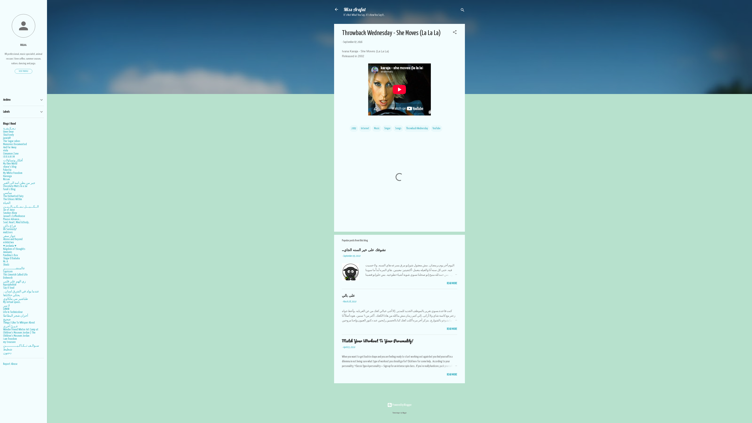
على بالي (348, 295)
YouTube (436, 128)
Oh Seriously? (10, 229)
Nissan (6, 179)
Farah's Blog (9, 189)
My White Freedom (12, 173)
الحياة (6, 203)
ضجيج (7, 319)
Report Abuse (10, 363)
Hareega (7, 176)
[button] (454, 33)
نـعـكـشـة (9, 128)
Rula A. (23, 45)
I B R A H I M (9, 156)
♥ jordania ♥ (9, 245)
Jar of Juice (9, 209)
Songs (398, 128)
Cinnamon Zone (11, 153)
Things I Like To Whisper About (19, 322)
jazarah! (7, 137)
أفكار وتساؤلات (13, 160)
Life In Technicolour (13, 312)
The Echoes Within (12, 199)
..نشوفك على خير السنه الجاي (364, 250)
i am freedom (10, 338)
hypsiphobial (9, 284)
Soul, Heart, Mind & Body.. (16, 222)
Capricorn (8, 271)
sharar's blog (9, 166)
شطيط (7, 349)
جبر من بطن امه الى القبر (19, 183)
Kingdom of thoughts (14, 249)
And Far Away (9, 147)
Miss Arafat (354, 9)
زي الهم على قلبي (14, 281)
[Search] (462, 11)
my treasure (9, 342)
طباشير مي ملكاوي (15, 298)
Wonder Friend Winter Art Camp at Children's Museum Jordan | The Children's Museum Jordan (20, 332)
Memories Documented (15, 144)
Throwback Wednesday (417, 128)
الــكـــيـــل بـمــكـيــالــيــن (21, 206)
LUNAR (6, 308)
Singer (387, 128)
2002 (354, 128)
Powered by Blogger (402, 405)
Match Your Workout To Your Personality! (377, 341)
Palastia (7, 169)
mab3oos (8, 232)
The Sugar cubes (11, 141)
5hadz (6, 264)
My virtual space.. (12, 302)
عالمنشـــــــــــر (14, 268)
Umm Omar (8, 131)
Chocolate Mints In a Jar (15, 186)
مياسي (7, 193)
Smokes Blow (10, 213)
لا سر (6, 305)
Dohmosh (8, 277)
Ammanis (7, 252)
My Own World (10, 163)
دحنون (7, 353)
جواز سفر (9, 236)
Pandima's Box (10, 255)
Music (377, 128)
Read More (452, 283)
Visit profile (23, 71)
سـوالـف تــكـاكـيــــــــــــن (21, 345)
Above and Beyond (13, 239)
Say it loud (8, 287)
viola (5, 150)
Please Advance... (12, 219)
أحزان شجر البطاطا (15, 315)
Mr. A (5, 261)
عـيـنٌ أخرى (10, 326)
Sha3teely (8, 134)
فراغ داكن (9, 226)
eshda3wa (8, 242)
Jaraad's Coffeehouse (14, 216)
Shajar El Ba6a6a (11, 258)
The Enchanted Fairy (13, 196)
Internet (365, 128)
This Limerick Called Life (15, 274)
